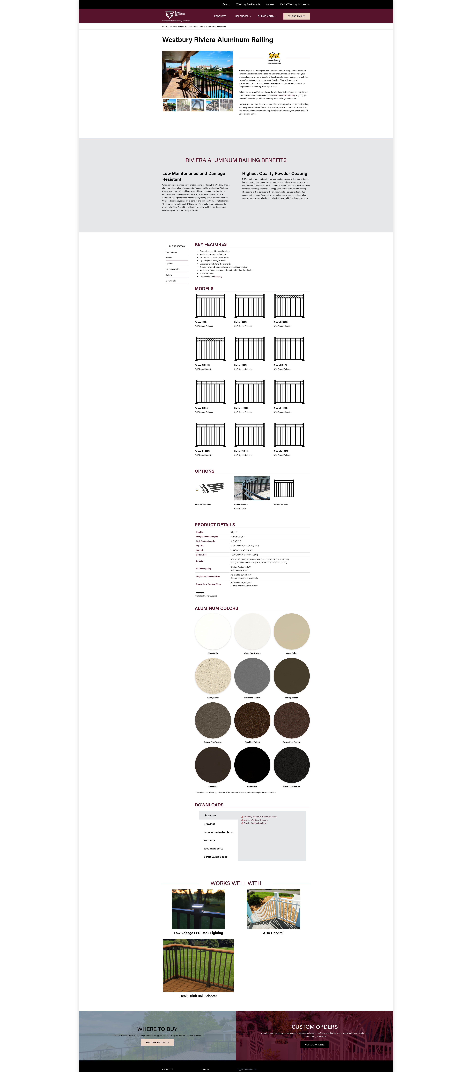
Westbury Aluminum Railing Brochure (260, 816)
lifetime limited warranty (284, 95)
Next (231, 74)
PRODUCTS (167, 1069)
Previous (164, 74)
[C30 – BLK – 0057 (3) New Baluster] (197, 74)
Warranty (218, 276)
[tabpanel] (272, 836)
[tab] (218, 815)
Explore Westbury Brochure (256, 819)
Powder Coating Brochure (255, 823)
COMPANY (204, 1069)
